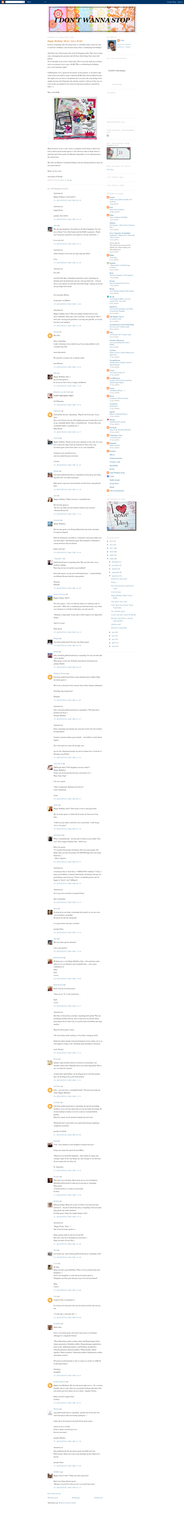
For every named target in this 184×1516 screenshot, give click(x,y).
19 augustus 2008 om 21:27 (67, 719)
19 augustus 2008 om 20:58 (67, 667)
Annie (56, 805)
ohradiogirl (58, 835)
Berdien (113, 451)
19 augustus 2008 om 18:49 (67, 552)
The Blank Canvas (117, 316)
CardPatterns (115, 378)
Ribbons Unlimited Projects (118, 414)
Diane (56, 1059)
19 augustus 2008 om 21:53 (67, 757)
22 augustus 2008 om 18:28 (67, 1257)
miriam (56, 331)
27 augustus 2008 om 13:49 (67, 1466)
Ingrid (112, 411)
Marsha (56, 1409)
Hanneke (113, 443)
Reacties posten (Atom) (67, 1502)
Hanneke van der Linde (62, 392)
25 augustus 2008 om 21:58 (67, 1441)
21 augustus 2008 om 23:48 (67, 1244)
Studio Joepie (115, 480)
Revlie (112, 296)
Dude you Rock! (115, 445)
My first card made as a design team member (122, 619)
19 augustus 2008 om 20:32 (67, 632)
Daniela (113, 263)
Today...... (114, 582)
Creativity (113, 403)
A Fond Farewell (115, 437)
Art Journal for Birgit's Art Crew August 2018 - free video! (120, 300)
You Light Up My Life (117, 372)
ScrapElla (57, 1323)
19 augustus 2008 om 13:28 (67, 386)
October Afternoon (117, 340)
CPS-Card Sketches (117, 490)
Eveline (56, 1176)
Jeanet (112, 197)
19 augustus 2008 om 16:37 (67, 432)
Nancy (112, 388)
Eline (112, 215)
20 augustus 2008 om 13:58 (67, 951)
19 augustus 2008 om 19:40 (67, 588)
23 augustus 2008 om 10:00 (67, 1290)
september (116, 572)
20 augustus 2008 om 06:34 (67, 883)
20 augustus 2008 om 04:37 (67, 862)
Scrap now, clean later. (119, 578)
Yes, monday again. (118, 611)
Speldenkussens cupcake (117, 422)
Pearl (55, 1141)
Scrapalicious (115, 360)
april (114, 642)
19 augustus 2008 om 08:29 (67, 200)
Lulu (55, 1296)
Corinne (113, 350)
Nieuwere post (53, 1497)
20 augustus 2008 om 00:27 (67, 799)
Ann (55, 495)
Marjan (56, 638)
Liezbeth (57, 1102)
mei (113, 639)
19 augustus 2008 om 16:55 (67, 465)
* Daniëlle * (58, 558)
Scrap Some (114, 483)
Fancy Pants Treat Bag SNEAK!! (120, 430)
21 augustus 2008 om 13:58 (67, 1195)
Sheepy (112, 419)
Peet (55, 1250)
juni (113, 635)
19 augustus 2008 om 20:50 (67, 645)
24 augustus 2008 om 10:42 (67, 1375)
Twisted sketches (116, 458)
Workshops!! (114, 406)
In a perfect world (115, 319)
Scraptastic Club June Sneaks (119, 398)
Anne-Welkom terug (117, 472)
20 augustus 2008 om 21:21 (67, 1096)
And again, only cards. (119, 601)
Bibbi (112, 255)
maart (114, 646)
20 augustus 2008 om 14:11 (67, 1006)
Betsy (112, 273)
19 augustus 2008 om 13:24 (67, 367)
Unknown (57, 411)
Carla (112, 476)
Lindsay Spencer (60, 1381)
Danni (112, 487)
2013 (112, 541)
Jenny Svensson (59, 594)
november (115, 565)
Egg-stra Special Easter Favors (119, 283)
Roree (112, 396)
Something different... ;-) (117, 390)
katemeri (57, 520)
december (115, 562)
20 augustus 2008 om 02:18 (67, 829)
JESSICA (57, 1472)
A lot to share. (116, 592)
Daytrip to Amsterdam (119, 627)
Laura (112, 370)
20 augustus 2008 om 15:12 (67, 1053)
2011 (112, 548)
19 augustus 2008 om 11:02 (67, 304)
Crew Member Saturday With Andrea (122, 291)
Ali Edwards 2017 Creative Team (120, 334)
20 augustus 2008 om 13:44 (67, 932)
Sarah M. (113, 427)
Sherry (112, 454)
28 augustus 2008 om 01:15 (67, 1487)
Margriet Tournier (60, 673)
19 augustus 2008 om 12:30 (67, 325)
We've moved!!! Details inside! (120, 327)
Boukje (56, 1201)
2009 (112, 555)
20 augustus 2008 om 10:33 (67, 902)
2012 (112, 544)
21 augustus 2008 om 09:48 (67, 1135)
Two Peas (110, 169)
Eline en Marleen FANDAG (119, 217)
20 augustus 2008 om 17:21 (67, 1080)
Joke (55, 225)
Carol (56, 1263)
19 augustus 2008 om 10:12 (67, 244)
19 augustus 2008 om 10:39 (67, 262)
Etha (55, 373)
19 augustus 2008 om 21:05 (67, 700)
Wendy (56, 471)
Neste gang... (114, 257)
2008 (112, 558)
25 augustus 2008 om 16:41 (67, 1403)
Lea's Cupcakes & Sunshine (120, 233)
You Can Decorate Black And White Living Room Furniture (121, 310)
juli (113, 632)
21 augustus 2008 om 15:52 (67, 1216)
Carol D (56, 438)
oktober (115, 569)
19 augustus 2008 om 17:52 (67, 514)
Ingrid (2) (113, 306)
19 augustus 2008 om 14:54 (67, 405)
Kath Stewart (58, 957)
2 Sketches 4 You (116, 435)
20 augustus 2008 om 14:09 (67, 978)
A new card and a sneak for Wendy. (123, 614)
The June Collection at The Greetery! (121, 275)
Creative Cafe (115, 462)
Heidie (56, 651)
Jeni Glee (57, 1086)
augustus (115, 576)
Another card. (116, 624)
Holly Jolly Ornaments (117, 209)
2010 (112, 551)
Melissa (112, 223)
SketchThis (114, 465)
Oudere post (98, 1497)
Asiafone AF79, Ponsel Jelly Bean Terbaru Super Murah (121, 381)
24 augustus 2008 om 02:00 (67, 1317)
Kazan (112, 281)
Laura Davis (58, 763)
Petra (55, 908)
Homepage (76, 1497)
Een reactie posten (54, 1493)
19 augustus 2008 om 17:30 (67, 489)
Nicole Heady (115, 243)
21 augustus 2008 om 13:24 (67, 1170)
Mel (111, 332)
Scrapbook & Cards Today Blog (122, 324)
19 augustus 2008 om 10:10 (67, 219)
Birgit (112, 288)
